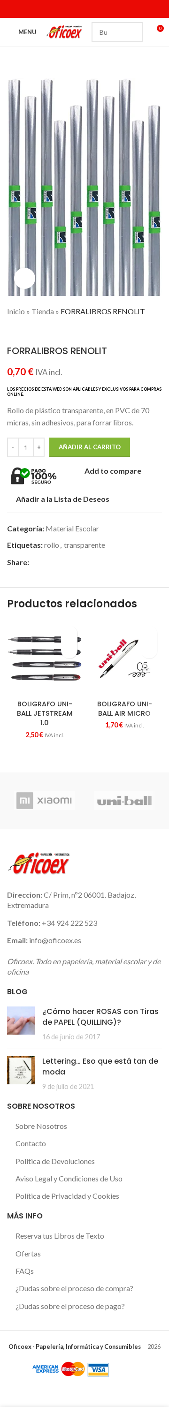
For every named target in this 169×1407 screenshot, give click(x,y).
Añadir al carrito (90, 447)
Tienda (42, 311)
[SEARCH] (133, 32)
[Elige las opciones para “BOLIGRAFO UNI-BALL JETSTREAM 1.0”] (69, 650)
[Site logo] (64, 30)
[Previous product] (11, 331)
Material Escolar (72, 528)
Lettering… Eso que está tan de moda (100, 1066)
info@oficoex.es (55, 940)
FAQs (24, 1270)
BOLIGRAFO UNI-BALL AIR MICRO (124, 708)
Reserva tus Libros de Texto (59, 1235)
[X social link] (25, 9)
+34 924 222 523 (69, 922)
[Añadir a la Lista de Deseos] (69, 634)
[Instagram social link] (37, 9)
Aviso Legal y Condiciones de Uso (69, 1178)
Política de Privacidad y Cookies (67, 1195)
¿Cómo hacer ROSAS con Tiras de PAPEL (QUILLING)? (100, 1016)
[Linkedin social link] (48, 9)
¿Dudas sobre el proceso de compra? (74, 1288)
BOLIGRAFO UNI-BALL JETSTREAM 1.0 (45, 713)
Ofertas (28, 1253)
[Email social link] (56, 562)
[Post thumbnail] (21, 1024)
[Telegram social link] (99, 562)
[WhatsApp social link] (88, 562)
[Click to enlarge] (24, 278)
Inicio (16, 311)
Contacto (30, 1143)
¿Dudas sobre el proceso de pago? (70, 1305)
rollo (51, 544)
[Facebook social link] (13, 9)
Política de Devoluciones (55, 1161)
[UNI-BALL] (124, 800)
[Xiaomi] (44, 800)
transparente (84, 544)
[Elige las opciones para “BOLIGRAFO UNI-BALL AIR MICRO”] (149, 650)
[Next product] (30, 331)
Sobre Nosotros (41, 1125)
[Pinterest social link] (66, 562)
